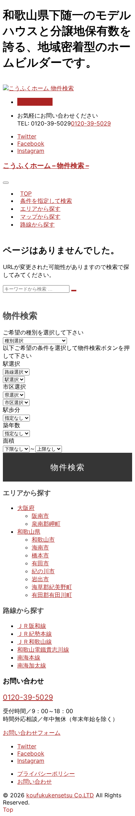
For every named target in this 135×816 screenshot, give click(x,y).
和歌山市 (43, 539)
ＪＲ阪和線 (31, 625)
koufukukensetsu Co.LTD (60, 795)
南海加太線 (31, 665)
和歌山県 (28, 531)
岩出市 (40, 579)
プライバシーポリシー (46, 773)
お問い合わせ (35, 101)
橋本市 (40, 555)
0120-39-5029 (91, 123)
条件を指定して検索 (46, 200)
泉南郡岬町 (46, 523)
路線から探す (37, 224)
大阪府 (26, 507)
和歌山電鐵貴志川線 (43, 649)
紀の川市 (43, 571)
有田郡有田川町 (52, 594)
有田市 (40, 563)
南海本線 (28, 657)
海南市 (40, 547)
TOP (26, 193)
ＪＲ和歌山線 (34, 641)
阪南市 (40, 515)
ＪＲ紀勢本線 (34, 633)
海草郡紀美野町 (52, 587)
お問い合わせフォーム (31, 732)
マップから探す (40, 216)
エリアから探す (40, 208)
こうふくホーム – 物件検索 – (46, 165)
